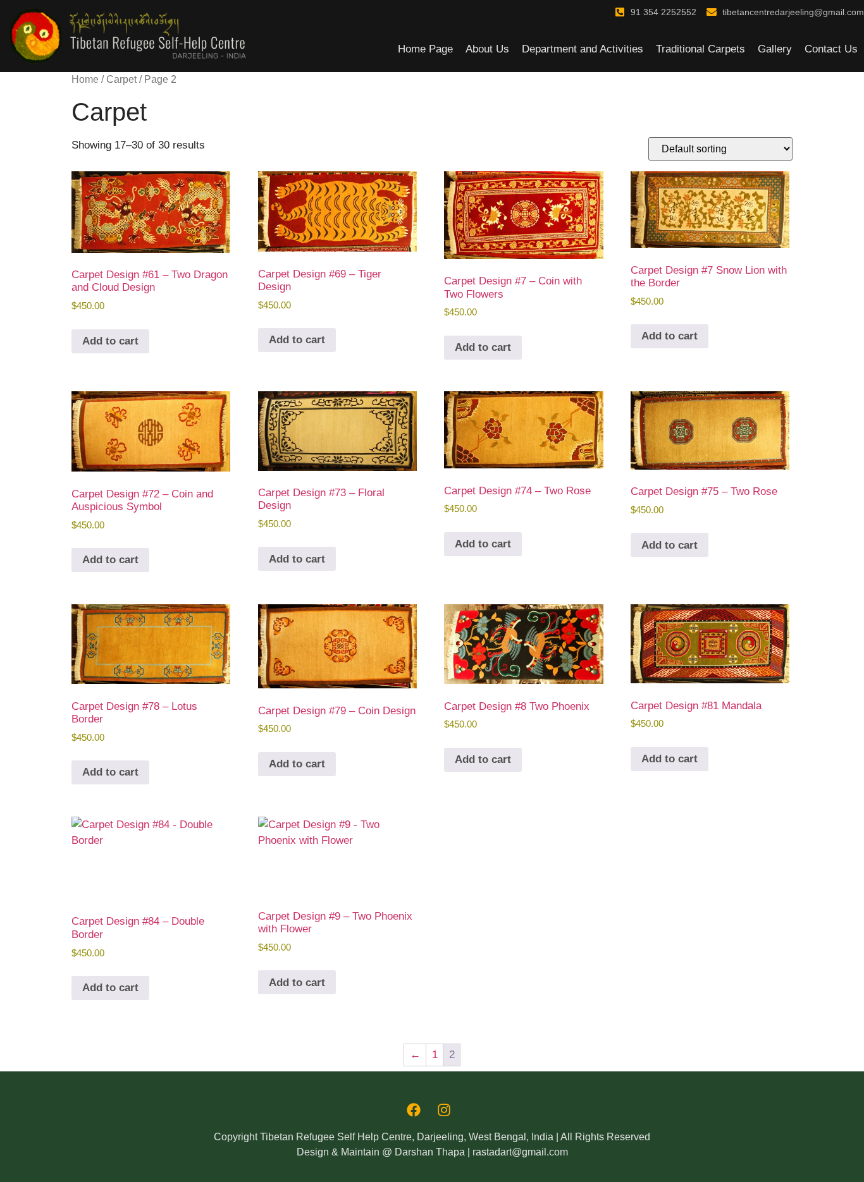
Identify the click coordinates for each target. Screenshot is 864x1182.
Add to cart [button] (110, 341)
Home (85, 79)
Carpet (121, 79)
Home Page (425, 49)
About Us (487, 49)
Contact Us (831, 49)
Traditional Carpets (700, 49)
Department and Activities (582, 49)
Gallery (775, 49)
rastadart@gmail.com (520, 1152)
